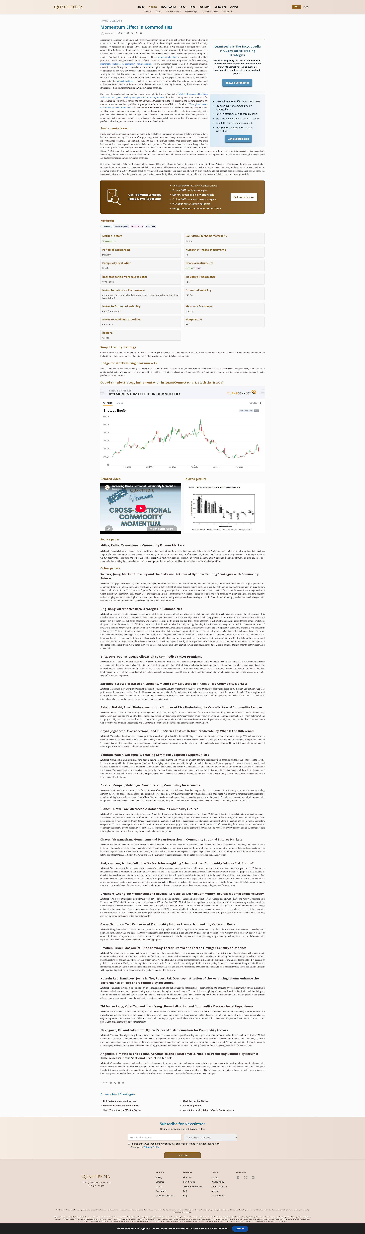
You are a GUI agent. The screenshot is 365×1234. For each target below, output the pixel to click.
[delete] (128, 33)
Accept (240, 1228)
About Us (187, 1177)
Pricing (140, 6)
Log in (306, 7)
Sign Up (297, 7)
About (183, 6)
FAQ (185, 1191)
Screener (147, 11)
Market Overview (210, 11)
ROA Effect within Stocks (195, 1101)
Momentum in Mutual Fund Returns (121, 1105)
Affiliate (214, 1191)
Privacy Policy (217, 1181)
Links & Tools (217, 1195)
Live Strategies (191, 11)
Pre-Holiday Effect (191, 1105)
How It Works (168, 6)
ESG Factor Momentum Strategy (119, 1101)
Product (152, 6)
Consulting (220, 6)
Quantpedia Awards (165, 1195)
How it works (189, 1181)
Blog (192, 6)
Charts (159, 11)
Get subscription (238, 138)
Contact (215, 1177)
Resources (205, 6)
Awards (234, 6)
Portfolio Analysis (173, 11)
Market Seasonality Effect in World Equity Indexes (208, 1110)
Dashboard (227, 11)
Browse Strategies (237, 82)
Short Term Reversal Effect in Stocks (122, 1110)
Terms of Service (219, 1186)
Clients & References (192, 1186)
